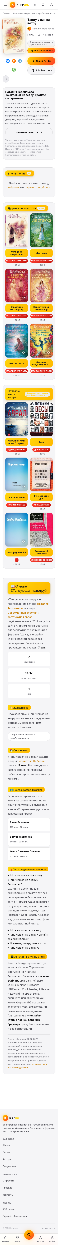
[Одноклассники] (13, 61)
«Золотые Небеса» (32, 761)
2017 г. (30, 35)
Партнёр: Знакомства (15, 1216)
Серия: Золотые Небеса (41, 50)
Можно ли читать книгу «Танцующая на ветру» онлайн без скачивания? (28, 935)
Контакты (8, 1194)
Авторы (40, 1241)
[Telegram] (20, 61)
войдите (13, 187)
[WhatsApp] (13, 70)
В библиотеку (43, 70)
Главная (6, 13)
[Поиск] (43, 5)
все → (41, 208)
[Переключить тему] (35, 5)
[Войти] (51, 5)
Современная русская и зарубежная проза (34, 13)
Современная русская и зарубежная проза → (37, 394)
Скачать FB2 (43, 61)
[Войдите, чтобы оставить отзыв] (6, 79)
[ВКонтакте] (7, 61)
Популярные (9, 1166)
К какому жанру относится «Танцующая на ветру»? (27, 945)
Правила (7, 1187)
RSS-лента (9, 1209)
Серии (6, 1152)
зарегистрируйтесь (37, 187)
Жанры (17, 1241)
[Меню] (5, 5)
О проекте (9, 1180)
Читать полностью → (29, 132)
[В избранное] (23, 242)
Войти (52, 1241)
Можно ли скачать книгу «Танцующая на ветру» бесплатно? (25, 880)
